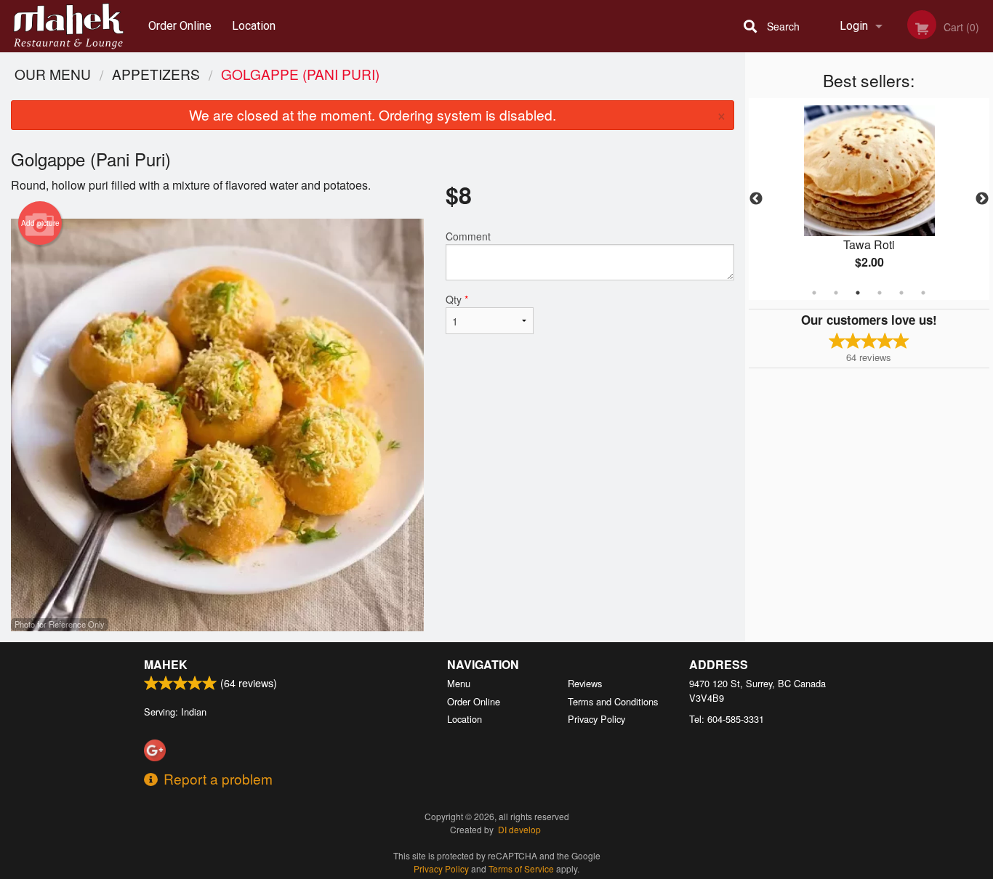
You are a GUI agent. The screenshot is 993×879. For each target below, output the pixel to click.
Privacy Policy (596, 719)
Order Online (180, 26)
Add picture (40, 223)
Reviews (585, 683)
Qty (457, 299)
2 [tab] (836, 292)
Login (854, 26)
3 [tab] (858, 292)
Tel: (726, 719)
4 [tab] (879, 292)
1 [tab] (814, 292)
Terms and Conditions (613, 701)
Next (982, 199)
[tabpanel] (869, 199)
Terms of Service (521, 868)
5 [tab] (901, 292)
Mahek (166, 664)
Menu (458, 683)
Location (254, 26)
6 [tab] (923, 292)
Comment (468, 236)
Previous (756, 199)
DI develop (519, 829)
